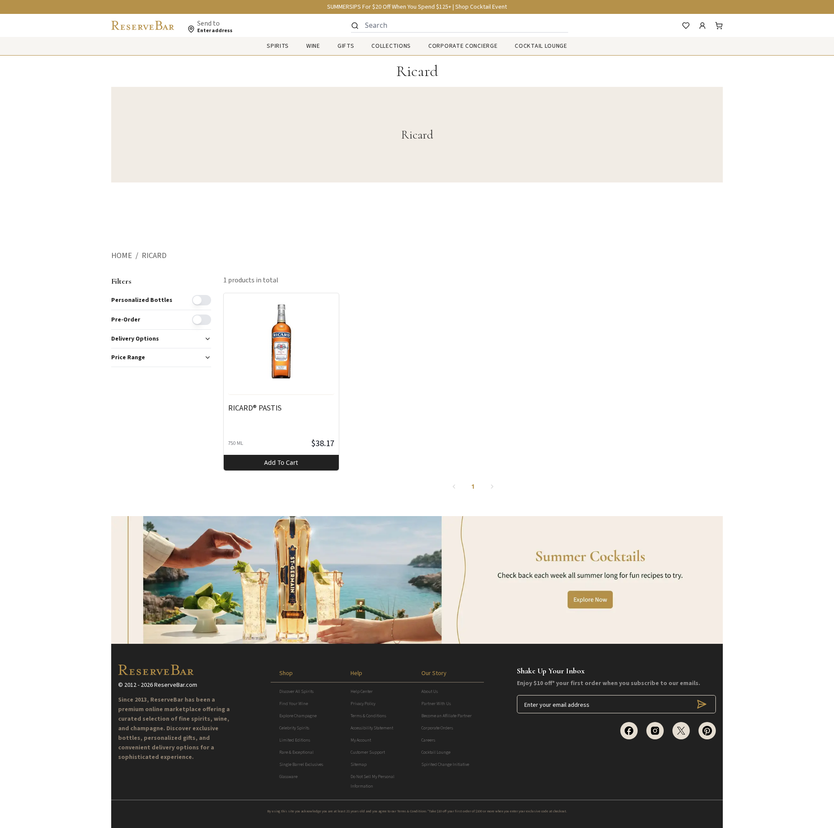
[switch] (201, 300)
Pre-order (125, 319)
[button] (126, 256)
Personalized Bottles (141, 300)
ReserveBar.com (175, 685)
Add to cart (281, 462)
